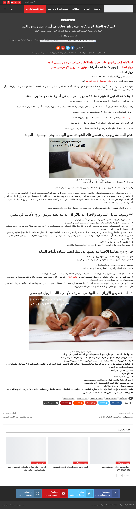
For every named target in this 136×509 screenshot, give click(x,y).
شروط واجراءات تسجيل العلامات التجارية (116, 416)
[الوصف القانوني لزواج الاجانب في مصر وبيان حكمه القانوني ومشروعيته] (26, 450)
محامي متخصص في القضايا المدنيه (18, 416)
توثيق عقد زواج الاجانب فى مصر (69, 67)
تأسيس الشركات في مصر (58, 9)
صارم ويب (5, 505)
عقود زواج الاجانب (82, 398)
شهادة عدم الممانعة (111, 398)
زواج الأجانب (126, 67)
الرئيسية (97, 9)
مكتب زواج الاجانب (68, 398)
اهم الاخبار (76, 9)
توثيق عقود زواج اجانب (35, 9)
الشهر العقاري (72, 277)
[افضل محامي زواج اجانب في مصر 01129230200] (110, 450)
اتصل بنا (87, 9)
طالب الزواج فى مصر (96, 398)
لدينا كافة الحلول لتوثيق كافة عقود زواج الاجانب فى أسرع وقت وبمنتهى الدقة (90, 62)
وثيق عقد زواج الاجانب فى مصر (98, 81)
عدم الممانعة (127, 117)
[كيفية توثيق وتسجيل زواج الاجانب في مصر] (68, 450)
